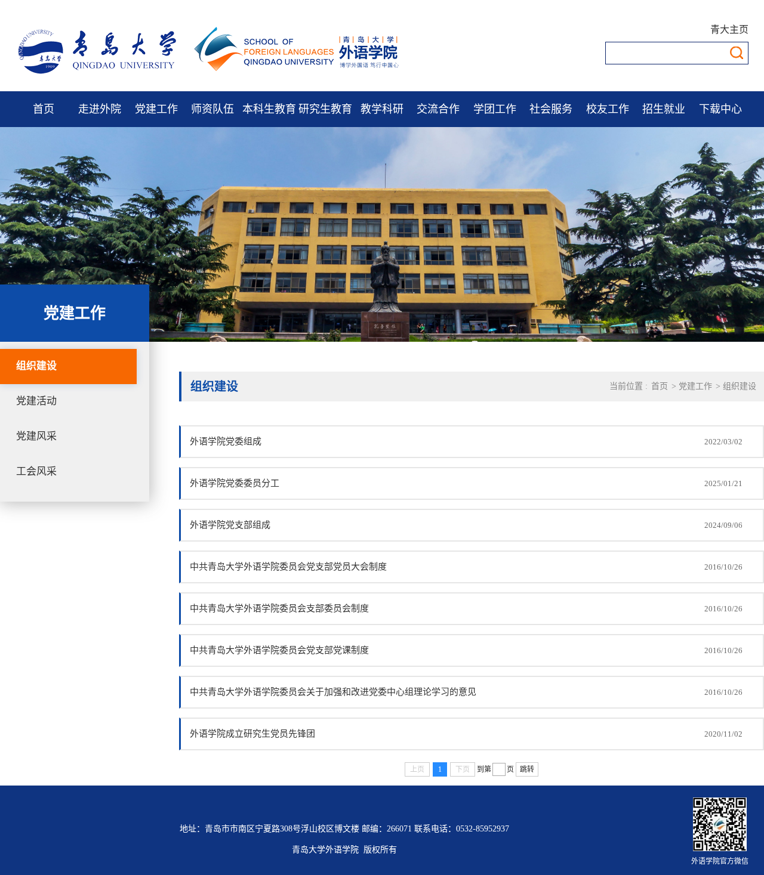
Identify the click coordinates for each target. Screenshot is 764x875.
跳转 (527, 769)
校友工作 (607, 109)
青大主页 (729, 29)
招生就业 (663, 109)
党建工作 (156, 109)
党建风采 (36, 436)
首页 (43, 109)
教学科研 (382, 109)
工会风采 (36, 471)
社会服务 (550, 109)
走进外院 (99, 109)
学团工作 (494, 109)
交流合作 (438, 109)
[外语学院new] (209, 74)
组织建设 (36, 366)
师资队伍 (212, 109)
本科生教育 (269, 109)
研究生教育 (325, 109)
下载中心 (720, 109)
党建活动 (36, 401)
